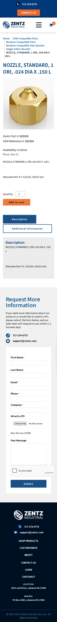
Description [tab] (19, 219)
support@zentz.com (32, 532)
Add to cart (17, 202)
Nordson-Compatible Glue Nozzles (25, 45)
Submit (28, 483)
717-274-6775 (31, 526)
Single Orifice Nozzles (18, 49)
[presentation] (33, 471)
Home (6, 38)
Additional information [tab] (27, 228)
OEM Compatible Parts (25, 38)
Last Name (17, 370)
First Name (17, 357)
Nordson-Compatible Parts (21, 42)
